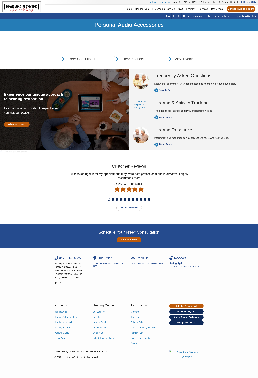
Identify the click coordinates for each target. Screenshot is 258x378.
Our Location (99, 312)
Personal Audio (61, 333)
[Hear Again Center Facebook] (55, 283)
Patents (134, 343)
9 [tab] (141, 199)
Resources (217, 9)
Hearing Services (101, 322)
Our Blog (135, 317)
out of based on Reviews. (184, 262)
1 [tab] (109, 199)
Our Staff (97, 317)
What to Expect (17, 124)
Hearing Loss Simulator (245, 16)
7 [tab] (133, 199)
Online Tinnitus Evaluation (218, 16)
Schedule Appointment (241, 9)
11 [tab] (149, 199)
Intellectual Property (140, 338)
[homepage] (21, 6)
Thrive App (59, 338)
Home (128, 9)
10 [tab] (145, 199)
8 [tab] (137, 199)
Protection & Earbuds (163, 9)
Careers (135, 312)
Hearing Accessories (64, 322)
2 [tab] (113, 199)
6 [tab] (129, 199)
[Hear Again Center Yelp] (60, 283)
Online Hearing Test (161, 2)
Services (203, 9)
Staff (180, 9)
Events (176, 16)
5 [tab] (125, 199)
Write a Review (129, 207)
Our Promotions (100, 327)
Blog (167, 16)
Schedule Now (129, 239)
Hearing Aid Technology (65, 317)
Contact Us (98, 333)
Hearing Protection (63, 327)
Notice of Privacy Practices (144, 327)
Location (190, 9)
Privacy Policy (138, 322)
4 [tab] (121, 199)
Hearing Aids (142, 9)
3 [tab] (117, 199)
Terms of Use (137, 333)
